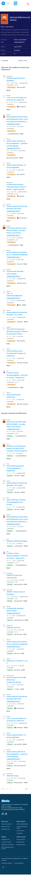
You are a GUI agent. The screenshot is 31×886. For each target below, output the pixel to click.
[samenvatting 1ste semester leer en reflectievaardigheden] (4, 251)
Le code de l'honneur (6, 842)
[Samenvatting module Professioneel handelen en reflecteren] (4, 350)
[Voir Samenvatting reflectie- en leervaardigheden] (15, 170)
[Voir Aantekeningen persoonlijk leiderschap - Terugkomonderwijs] (15, 682)
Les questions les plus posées (22, 827)
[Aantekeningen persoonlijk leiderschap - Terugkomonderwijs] (4, 677)
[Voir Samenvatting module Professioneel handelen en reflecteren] (15, 357)
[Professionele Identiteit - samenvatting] (4, 271)
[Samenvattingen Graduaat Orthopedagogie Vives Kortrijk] (4, 498)
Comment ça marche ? (6, 824)
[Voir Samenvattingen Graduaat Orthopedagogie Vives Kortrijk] (15, 503)
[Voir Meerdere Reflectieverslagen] (15, 542)
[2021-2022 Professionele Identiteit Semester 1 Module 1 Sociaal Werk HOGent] (4, 328)
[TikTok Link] (6, 813)
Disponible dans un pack (13, 124)
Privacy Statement (18, 863)
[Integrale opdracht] (4, 627)
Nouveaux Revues (21, 844)
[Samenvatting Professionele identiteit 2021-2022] (4, 205)
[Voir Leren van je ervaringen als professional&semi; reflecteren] (15, 102)
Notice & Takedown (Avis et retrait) (7, 847)
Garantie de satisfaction (22, 824)
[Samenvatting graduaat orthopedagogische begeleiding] (4, 465)
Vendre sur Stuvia (5, 826)
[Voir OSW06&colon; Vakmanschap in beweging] (15, 83)
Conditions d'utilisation (6, 863)
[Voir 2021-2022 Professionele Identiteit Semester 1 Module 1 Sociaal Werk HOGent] (15, 335)
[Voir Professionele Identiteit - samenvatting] (15, 277)
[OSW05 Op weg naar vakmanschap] (4, 574)
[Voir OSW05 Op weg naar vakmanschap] (15, 578)
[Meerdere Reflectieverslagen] (4, 540)
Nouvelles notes (20, 842)
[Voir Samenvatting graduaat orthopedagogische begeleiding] (15, 470)
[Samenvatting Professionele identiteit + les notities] (4, 311)
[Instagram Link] (2, 813)
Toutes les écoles (21, 839)
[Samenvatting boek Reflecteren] (4, 394)
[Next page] (10, 789)
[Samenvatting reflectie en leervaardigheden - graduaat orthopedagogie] (4, 140)
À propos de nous (5, 829)
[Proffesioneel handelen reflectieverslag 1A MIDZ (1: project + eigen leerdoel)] (4, 184)
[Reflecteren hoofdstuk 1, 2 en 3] (4, 660)
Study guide (19, 833)
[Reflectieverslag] (4, 775)
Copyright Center (5, 839)
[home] (15, 3)
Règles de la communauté (7, 844)
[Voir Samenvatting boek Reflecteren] (15, 400)
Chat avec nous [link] (20, 830)
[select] (23, 60)
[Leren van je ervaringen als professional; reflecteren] (4, 97)
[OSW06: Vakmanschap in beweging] (4, 77)
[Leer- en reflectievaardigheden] (4, 292)
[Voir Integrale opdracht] (15, 629)
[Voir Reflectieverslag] (15, 778)
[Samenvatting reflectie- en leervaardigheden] (4, 164)
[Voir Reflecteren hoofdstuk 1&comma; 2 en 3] (15, 664)
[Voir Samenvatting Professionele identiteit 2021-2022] (15, 212)
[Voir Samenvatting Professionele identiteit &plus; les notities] (15, 316)
